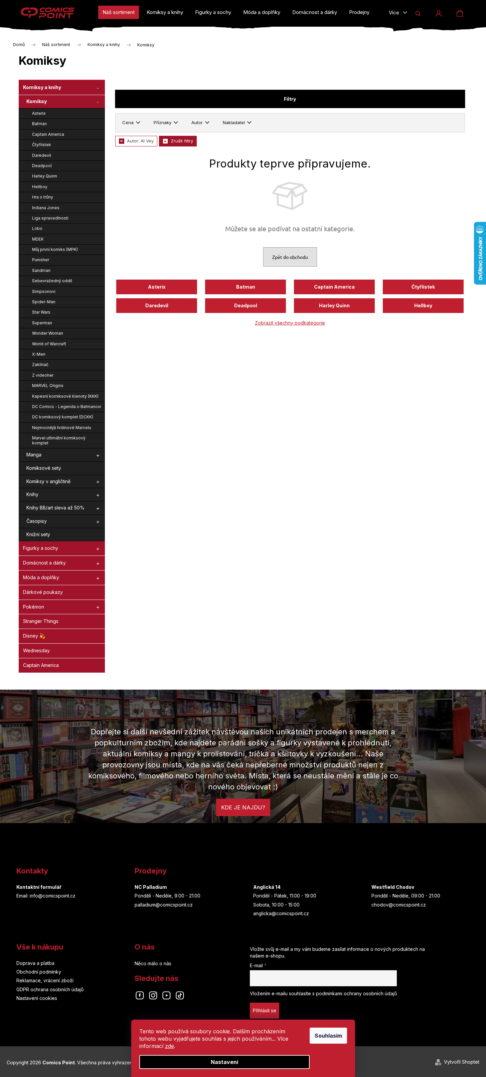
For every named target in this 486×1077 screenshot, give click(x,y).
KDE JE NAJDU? (243, 807)
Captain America (48, 134)
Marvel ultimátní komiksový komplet (59, 440)
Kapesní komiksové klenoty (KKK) (65, 396)
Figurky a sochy (40, 548)
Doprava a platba (35, 963)
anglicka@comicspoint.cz (281, 913)
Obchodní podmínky (38, 972)
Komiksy (36, 101)
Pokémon (33, 607)
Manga (33, 454)
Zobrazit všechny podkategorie (290, 323)
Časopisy (36, 521)
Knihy (32, 494)
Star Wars (41, 312)
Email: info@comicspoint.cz (45, 896)
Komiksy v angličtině (48, 481)
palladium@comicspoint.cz (164, 905)
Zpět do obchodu (290, 257)
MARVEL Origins (47, 385)
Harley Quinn (44, 175)
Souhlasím (328, 1035)
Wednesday (36, 650)
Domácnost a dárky (44, 563)
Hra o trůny (42, 197)
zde (169, 1046)
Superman (42, 322)
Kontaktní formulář (38, 887)
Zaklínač (40, 364)
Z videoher (42, 375)
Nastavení (224, 1062)
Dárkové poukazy (43, 592)
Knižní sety (38, 534)
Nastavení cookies (36, 998)
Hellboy (39, 186)
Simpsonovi (43, 291)
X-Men (38, 354)
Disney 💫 (34, 636)
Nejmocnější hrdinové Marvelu (61, 427)
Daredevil (41, 155)
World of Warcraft (49, 343)
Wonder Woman (47, 333)
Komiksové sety (43, 468)
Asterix (39, 113)
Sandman (41, 270)
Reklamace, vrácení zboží (44, 980)
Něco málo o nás (153, 963)
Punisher (40, 259)
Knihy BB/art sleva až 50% (55, 507)
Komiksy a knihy (42, 87)
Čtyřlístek (41, 144)
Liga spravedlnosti (50, 218)
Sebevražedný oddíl (52, 280)
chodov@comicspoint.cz (398, 905)
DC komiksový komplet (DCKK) (62, 416)
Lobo (37, 228)
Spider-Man (43, 301)
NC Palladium (151, 887)
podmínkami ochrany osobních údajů (356, 993)
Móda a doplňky (41, 577)
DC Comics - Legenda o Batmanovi (66, 406)
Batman (39, 123)
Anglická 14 (267, 887)
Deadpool (42, 165)
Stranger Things (40, 621)
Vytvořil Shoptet (461, 1062)
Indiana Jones (45, 207)
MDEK (38, 239)
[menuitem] (118, 12)
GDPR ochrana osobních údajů (50, 989)
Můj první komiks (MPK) (55, 249)
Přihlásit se (264, 1010)
